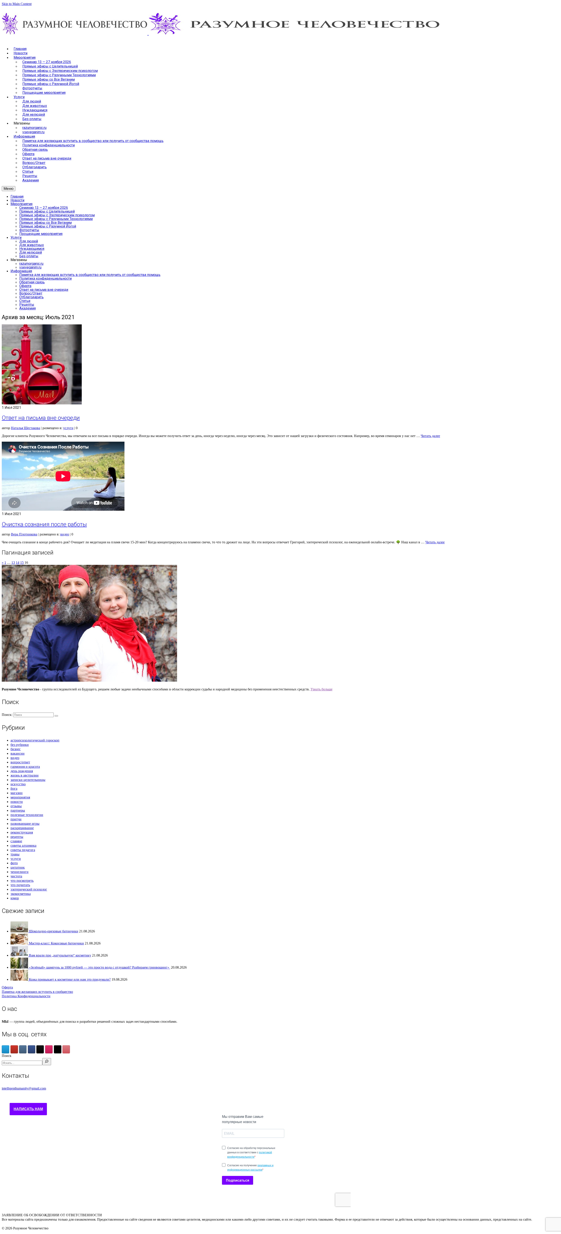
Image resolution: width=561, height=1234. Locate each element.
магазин (17, 793)
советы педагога (23, 850)
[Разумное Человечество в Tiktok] (40, 1049)
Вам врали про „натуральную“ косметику (60, 955)
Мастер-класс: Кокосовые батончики (56, 943)
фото (14, 863)
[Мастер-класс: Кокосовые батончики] (20, 943)
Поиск (6, 1056)
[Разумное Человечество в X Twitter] (57, 1049)
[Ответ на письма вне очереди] (42, 403)
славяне (16, 841)
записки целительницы (28, 780)
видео (64, 534)
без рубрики (20, 745)
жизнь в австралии (25, 775)
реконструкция (22, 832)
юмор (15, 898)
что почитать (20, 885)
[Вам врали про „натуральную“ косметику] (20, 955)
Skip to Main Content (17, 4)
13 (13, 562)
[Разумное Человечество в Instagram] (49, 1049)
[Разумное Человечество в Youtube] (14, 1049)
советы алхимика (23, 845)
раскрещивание (22, 828)
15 (22, 562)
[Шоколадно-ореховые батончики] (20, 931)
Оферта (7, 987)
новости (17, 802)
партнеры (18, 810)
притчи (16, 819)
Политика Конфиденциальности (26, 996)
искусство (18, 784)
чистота (16, 876)
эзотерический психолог (29, 889)
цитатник (18, 867)
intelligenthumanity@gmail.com (24, 1088)
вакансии (18, 753)
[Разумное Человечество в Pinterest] (66, 1049)
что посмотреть (22, 880)
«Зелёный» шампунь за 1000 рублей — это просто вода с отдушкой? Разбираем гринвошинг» (99, 967)
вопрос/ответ (20, 762)
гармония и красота (25, 766)
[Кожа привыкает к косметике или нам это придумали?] (20, 979)
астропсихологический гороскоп (35, 740)
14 (17, 562)
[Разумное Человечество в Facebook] (31, 1049)
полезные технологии (27, 815)
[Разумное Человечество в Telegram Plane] (5, 1049)
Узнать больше (321, 689)
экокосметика (21, 894)
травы (15, 854)
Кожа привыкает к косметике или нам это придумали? (70, 979)
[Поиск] (46, 1061)
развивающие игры (25, 823)
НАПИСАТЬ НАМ (28, 1109)
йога (14, 788)
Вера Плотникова (24, 534)
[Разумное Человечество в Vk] (23, 1049)
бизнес (16, 749)
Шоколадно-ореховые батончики (53, 931)
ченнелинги (19, 872)
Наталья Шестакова (25, 428)
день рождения (22, 771)
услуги (68, 428)
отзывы (16, 806)
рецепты (17, 837)
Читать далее (430, 436)
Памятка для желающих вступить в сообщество (37, 992)
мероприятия (20, 797)
